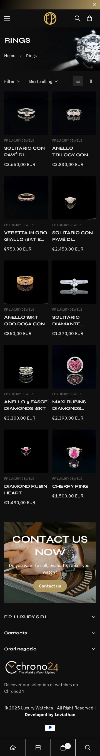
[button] (89, 18)
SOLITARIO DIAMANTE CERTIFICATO (69, 321)
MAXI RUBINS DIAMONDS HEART (69, 405)
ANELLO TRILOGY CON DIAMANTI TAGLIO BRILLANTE (70, 151)
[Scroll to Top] (90, 726)
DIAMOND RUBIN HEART (25, 490)
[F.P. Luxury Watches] (50, 18)
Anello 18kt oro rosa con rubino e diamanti (24, 321)
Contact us (50, 586)
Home (9, 55)
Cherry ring (70, 486)
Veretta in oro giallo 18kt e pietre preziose (25, 236)
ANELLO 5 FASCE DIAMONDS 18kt (26, 405)
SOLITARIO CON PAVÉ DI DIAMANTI (24, 151)
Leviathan (65, 714)
